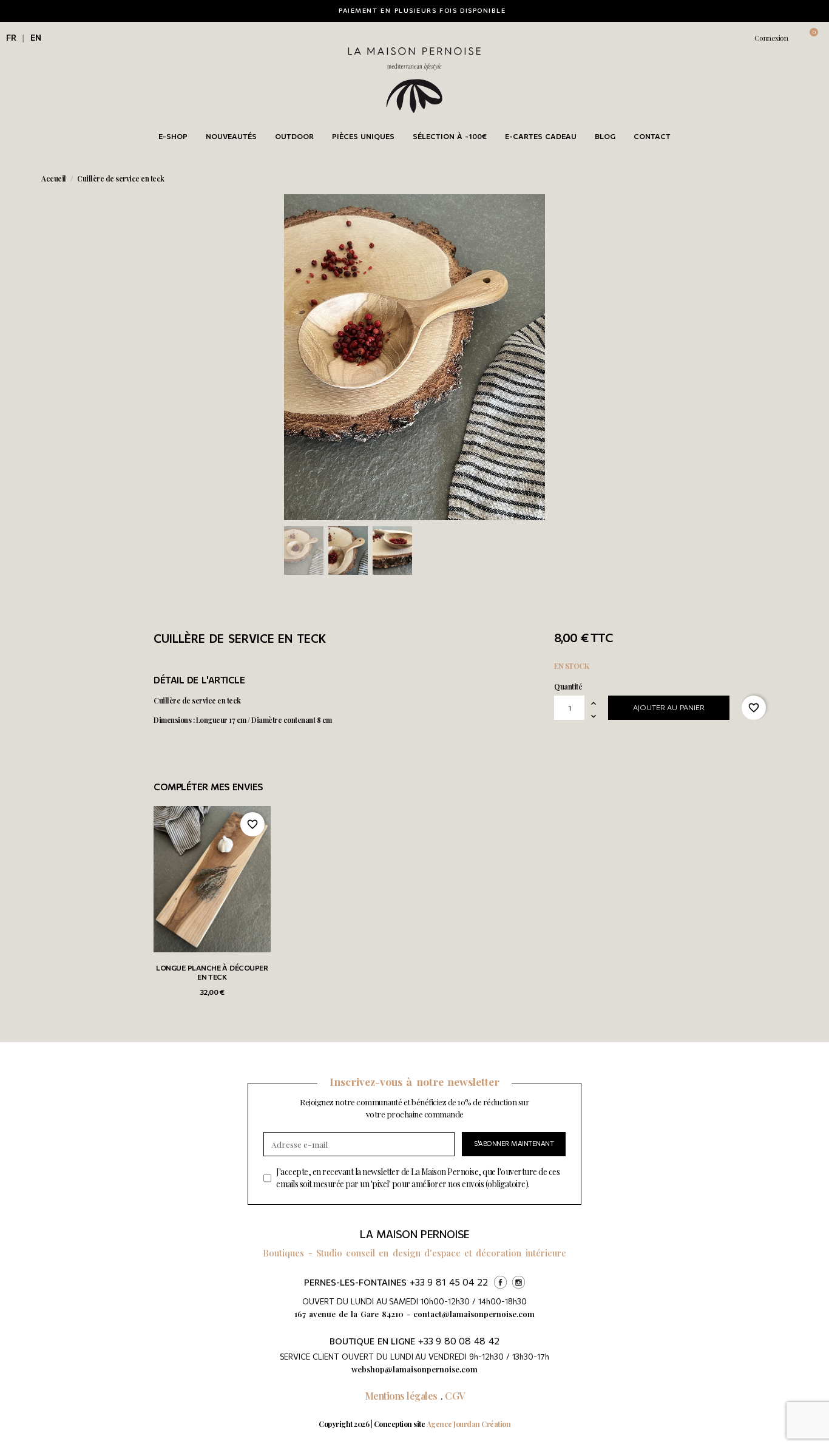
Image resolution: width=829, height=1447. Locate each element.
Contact (652, 136)
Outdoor (294, 136)
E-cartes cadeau (541, 136)
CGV (455, 1395)
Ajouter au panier (669, 707)
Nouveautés (231, 136)
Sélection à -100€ (450, 136)
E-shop (173, 136)
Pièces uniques (363, 136)
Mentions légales (401, 1395)
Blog (605, 136)
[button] (710, 38)
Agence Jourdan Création (469, 1424)
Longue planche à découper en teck (212, 972)
